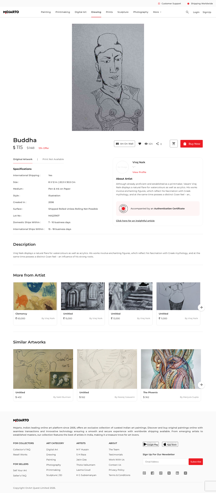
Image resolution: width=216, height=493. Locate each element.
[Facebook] (152, 473)
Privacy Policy (116, 469)
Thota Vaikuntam (85, 464)
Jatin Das (81, 459)
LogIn (196, 12)
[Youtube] (185, 473)
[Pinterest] (144, 473)
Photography (140, 12)
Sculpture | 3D (54, 475)
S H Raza (81, 454)
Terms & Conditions (119, 475)
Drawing (96, 12)
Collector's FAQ (21, 449)
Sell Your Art (20, 470)
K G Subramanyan (86, 475)
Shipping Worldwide (200, 3)
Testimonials (116, 454)
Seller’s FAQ (19, 475)
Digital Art (80, 12)
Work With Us (116, 459)
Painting (46, 12)
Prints (109, 12)
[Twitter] (169, 473)
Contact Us (115, 464)
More (157, 12)
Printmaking (63, 12)
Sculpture (123, 12)
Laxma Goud (83, 469)
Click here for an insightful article (135, 220)
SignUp (207, 12)
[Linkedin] (177, 473)
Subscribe (196, 461)
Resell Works (20, 454)
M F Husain (82, 449)
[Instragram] (160, 473)
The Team (114, 449)
